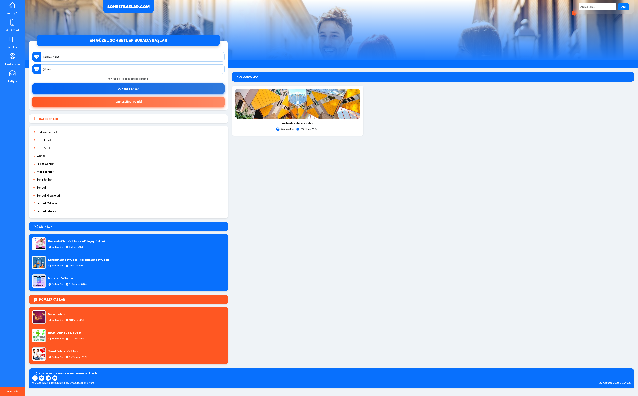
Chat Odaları (45, 140)
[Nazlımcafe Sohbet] (39, 280)
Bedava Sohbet (47, 132)
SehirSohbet (45, 179)
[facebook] (35, 377)
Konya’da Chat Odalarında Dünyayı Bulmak (76, 241)
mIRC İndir (12, 391)
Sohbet (41, 187)
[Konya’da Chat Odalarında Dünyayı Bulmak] (39, 243)
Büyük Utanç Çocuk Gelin (65, 333)
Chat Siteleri (45, 148)
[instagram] (49, 377)
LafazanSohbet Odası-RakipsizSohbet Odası (78, 260)
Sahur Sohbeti (57, 314)
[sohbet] (128, 6)
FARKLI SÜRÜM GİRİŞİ (128, 101)
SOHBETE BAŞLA (128, 88)
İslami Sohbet (45, 164)
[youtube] (54, 377)
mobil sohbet (45, 172)
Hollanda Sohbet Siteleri (297, 123)
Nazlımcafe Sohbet (61, 278)
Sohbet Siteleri (46, 211)
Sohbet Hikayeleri (48, 195)
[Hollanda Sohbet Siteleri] (297, 103)
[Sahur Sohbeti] (39, 316)
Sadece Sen (58, 246)
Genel (41, 156)
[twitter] (42, 377)
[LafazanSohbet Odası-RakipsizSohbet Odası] (39, 262)
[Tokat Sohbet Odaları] (39, 353)
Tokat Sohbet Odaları (63, 351)
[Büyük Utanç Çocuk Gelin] (39, 335)
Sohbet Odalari (47, 203)
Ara (623, 6)
